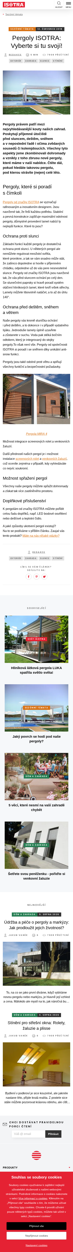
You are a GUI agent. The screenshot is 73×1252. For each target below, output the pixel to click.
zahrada (30, 61)
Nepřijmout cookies (36, 1235)
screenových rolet (27, 458)
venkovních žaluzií (54, 458)
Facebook (29, 577)
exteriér (15, 61)
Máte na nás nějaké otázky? (41, 535)
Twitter (44, 577)
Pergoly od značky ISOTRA (21, 202)
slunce (44, 61)
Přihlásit (53, 1134)
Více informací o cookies (32, 1198)
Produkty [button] (10, 1167)
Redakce (15, 54)
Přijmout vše (36, 1226)
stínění (58, 61)
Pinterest (36, 577)
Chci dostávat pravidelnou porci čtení (36, 1124)
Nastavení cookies (36, 1245)
